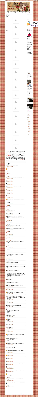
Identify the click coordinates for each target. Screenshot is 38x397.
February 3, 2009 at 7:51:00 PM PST (10, 184)
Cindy (7, 245)
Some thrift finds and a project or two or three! (30, 130)
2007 (28, 134)
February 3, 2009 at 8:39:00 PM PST (10, 190)
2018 (28, 114)
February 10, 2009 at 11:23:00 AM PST (10, 368)
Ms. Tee (8, 342)
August (28, 124)
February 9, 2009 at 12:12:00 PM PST (10, 355)
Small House (8, 176)
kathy (7, 261)
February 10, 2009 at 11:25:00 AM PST (10, 371)
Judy (7, 288)
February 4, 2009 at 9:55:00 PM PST (10, 286)
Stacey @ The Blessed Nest (9, 234)
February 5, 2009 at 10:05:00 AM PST (10, 299)
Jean (7, 253)
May (28, 126)
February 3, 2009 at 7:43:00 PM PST (10, 181)
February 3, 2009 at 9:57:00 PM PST (10, 211)
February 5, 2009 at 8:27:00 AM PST (10, 293)
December (29, 121)
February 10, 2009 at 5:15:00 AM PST (10, 361)
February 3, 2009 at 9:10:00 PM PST (10, 197)
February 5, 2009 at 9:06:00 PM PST (10, 321)
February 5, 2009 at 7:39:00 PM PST (10, 316)
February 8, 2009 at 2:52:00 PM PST (10, 352)
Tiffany (7, 224)
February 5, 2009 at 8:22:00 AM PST (10, 289)
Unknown (8, 173)
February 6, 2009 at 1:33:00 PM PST (10, 331)
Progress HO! (29, 131)
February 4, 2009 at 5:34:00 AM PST (10, 226)
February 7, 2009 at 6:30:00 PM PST (10, 344)
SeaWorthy (8, 205)
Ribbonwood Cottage (9, 240)
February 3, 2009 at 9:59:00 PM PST (10, 214)
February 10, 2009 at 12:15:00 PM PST (10, 380)
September (29, 123)
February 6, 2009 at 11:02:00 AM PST (10, 328)
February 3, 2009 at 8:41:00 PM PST (10, 193)
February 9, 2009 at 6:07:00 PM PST (10, 358)
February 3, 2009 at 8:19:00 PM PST (10, 187)
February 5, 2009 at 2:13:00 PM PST (10, 302)
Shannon (8, 231)
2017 (28, 115)
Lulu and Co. (8, 265)
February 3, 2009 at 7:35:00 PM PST (10, 178)
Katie (7, 385)
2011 (28, 119)
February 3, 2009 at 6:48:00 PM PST (10, 166)
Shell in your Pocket (9, 220)
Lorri (7, 164)
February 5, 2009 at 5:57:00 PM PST (10, 306)
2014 (28, 117)
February (29, 128)
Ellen (7, 349)
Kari (7, 209)
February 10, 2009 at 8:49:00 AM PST (10, 364)
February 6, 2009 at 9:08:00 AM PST (10, 324)
